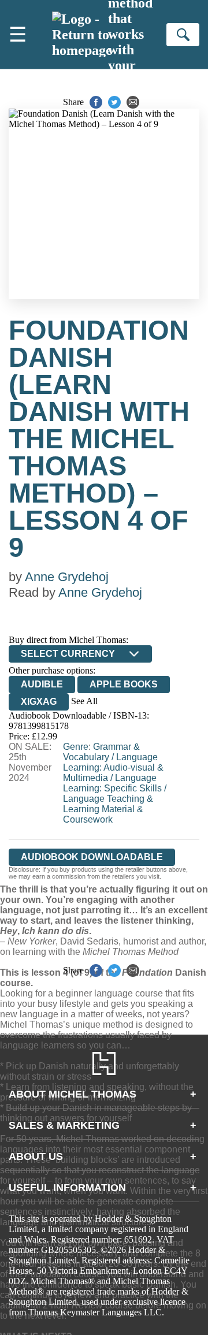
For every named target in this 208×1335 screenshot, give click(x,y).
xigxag (39, 701)
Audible (42, 684)
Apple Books (124, 684)
